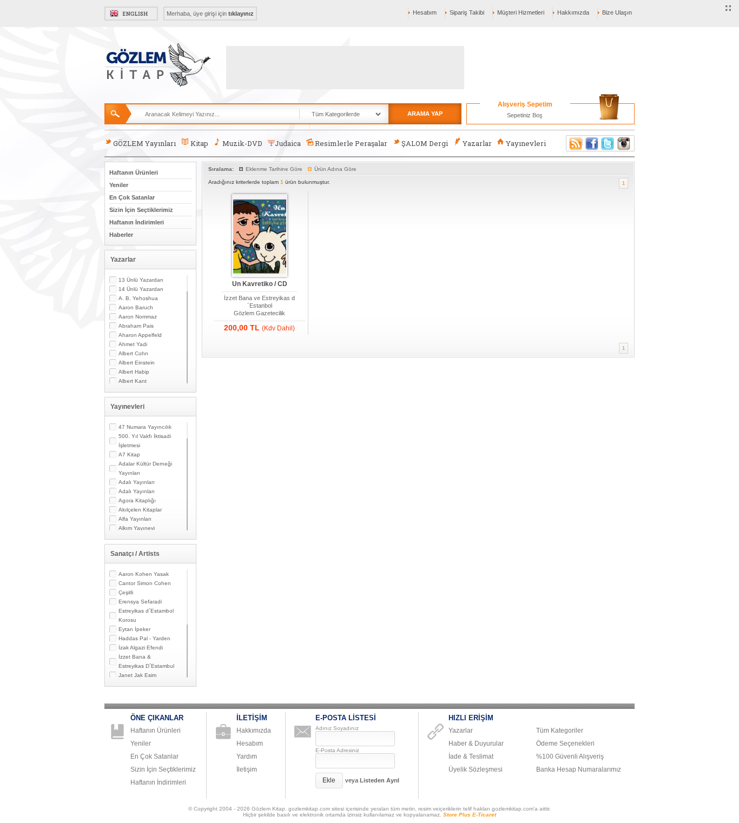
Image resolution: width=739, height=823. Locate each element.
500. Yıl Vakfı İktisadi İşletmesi (144, 440)
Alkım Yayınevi (136, 528)
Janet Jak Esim (137, 675)
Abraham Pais (136, 326)
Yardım (246, 756)
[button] (329, 780)
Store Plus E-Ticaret (469, 815)
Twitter (608, 143)
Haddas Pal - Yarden (144, 638)
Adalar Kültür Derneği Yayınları (145, 468)
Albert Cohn (133, 353)
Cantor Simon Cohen (144, 583)
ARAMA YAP (425, 113)
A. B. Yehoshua (138, 298)
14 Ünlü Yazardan (140, 289)
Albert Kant (132, 381)
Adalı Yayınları (136, 482)
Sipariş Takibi (467, 12)
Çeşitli (125, 592)
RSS (574, 143)
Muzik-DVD (242, 143)
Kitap (199, 143)
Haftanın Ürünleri (133, 172)
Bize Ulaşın (617, 12)
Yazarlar (477, 143)
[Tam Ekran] (728, 8)
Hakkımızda (573, 12)
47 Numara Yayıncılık (144, 427)
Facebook (592, 143)
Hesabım (425, 12)
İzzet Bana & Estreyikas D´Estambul (146, 661)
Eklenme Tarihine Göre (274, 169)
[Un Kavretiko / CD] (259, 236)
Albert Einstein (136, 363)
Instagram (624, 143)
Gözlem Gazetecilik (259, 313)
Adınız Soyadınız (337, 728)
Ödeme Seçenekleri (565, 743)
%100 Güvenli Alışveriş (570, 756)
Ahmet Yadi (132, 344)
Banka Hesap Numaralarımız (578, 769)
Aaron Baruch (135, 307)
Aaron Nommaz (137, 317)
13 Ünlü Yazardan (140, 280)
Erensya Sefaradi (140, 602)
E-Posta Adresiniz (337, 750)
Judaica (288, 143)
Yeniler (118, 185)
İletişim (246, 769)
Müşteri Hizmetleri (520, 12)
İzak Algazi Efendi (140, 648)
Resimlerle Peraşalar (351, 143)
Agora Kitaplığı (137, 500)
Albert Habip (133, 372)
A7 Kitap (129, 454)
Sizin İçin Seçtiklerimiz (141, 210)
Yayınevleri (526, 143)
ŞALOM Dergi (424, 143)
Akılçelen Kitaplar (140, 510)
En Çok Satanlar (132, 197)
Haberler (121, 234)
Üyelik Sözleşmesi (475, 769)
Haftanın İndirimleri (136, 222)
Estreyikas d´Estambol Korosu (146, 615)
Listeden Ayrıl (379, 780)
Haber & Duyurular (476, 743)
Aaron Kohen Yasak (143, 574)
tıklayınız (241, 13)
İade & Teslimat (470, 756)
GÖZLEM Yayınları (144, 143)
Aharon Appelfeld (140, 335)
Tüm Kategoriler (559, 730)
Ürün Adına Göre (335, 169)
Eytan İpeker (134, 629)
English (131, 13)
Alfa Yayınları (134, 519)
